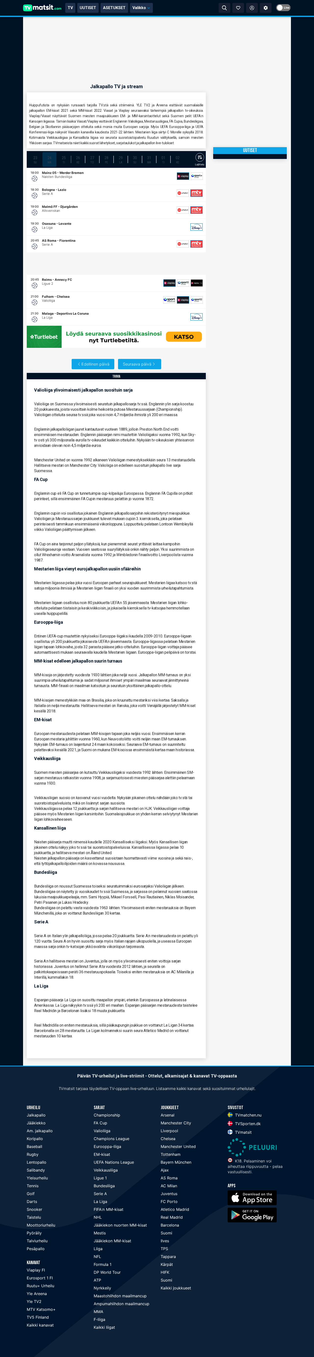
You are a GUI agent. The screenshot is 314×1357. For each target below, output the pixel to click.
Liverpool (169, 1130)
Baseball (34, 1146)
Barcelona (170, 1225)
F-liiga (99, 1319)
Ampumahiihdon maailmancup (121, 1303)
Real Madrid (172, 1217)
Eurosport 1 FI (40, 1277)
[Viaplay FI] (183, 176)
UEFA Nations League (114, 1162)
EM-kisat (102, 1154)
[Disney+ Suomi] (196, 227)
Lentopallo (36, 1162)
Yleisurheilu (37, 1177)
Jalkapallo (36, 1115)
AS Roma (169, 1177)
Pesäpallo (36, 1248)
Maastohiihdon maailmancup (120, 1295)
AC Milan (169, 1185)
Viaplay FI (36, 1270)
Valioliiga (102, 1130)
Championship (107, 1115)
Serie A (100, 1193)
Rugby (33, 1154)
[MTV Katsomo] (196, 193)
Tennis (33, 1185)
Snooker (34, 1209)
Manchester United (178, 1146)
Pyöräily (34, 1232)
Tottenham (171, 1154)
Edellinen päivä (95, 364)
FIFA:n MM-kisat (108, 1209)
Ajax (165, 1170)
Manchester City (176, 1122)
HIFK (165, 1272)
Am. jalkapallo (40, 1130)
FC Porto (169, 1201)
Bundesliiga (104, 1185)
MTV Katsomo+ (41, 1309)
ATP (97, 1280)
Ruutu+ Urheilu (40, 1285)
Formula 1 (102, 1264)
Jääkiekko (36, 1122)
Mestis (100, 1232)
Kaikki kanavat (40, 1325)
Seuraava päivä (137, 364)
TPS (164, 1248)
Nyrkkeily (102, 1288)
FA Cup (100, 1122)
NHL (98, 1217)
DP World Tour (107, 1272)
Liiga (98, 1248)
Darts (32, 1201)
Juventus (169, 1193)
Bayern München (176, 1162)
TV (70, 7)
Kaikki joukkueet (176, 1288)
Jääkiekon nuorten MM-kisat (120, 1225)
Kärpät (167, 1264)
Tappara (168, 1256)
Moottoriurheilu (41, 1225)
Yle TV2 (34, 1301)
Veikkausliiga (106, 1170)
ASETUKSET (114, 7)
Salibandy (36, 1170)
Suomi (166, 1232)
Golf (31, 1193)
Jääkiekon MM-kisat (112, 1240)
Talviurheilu (37, 1240)
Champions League (111, 1138)
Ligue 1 (100, 1177)
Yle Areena (37, 1293)
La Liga (100, 1201)
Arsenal (167, 1115)
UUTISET (88, 7)
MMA (98, 1311)
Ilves (165, 1240)
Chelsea (168, 1138)
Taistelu (34, 1217)
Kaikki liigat (104, 1327)
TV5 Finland (38, 1317)
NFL (97, 1256)
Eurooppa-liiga (107, 1146)
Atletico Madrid (175, 1209)
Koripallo (35, 1138)
